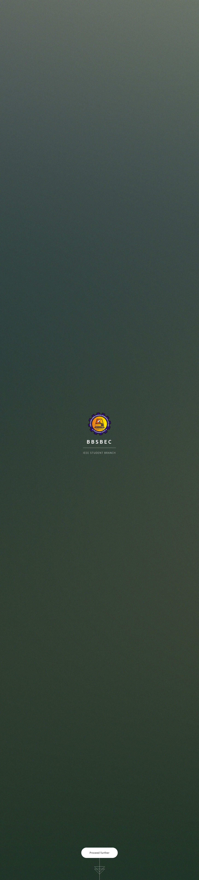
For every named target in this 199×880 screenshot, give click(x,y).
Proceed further (99, 852)
